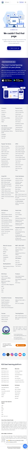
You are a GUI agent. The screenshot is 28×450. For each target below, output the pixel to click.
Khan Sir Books (4, 276)
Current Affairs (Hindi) (20, 157)
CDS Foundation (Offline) (6, 220)
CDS (2, 292)
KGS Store (17, 282)
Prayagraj (3, 134)
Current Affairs (17, 372)
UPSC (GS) (17, 163)
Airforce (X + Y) (4, 233)
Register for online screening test (19, 221)
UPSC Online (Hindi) (19, 146)
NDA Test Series (5, 218)
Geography (5, 257)
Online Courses (4, 317)
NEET (2, 286)
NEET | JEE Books (18, 389)
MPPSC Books (17, 394)
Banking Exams (18, 129)
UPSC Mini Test (18, 168)
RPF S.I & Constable (19, 303)
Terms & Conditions (16, 448)
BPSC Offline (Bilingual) (6, 184)
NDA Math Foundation (6, 305)
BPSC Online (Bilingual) (6, 180)
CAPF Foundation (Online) (6, 225)
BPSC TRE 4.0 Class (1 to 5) (21, 194)
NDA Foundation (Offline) (6, 216)
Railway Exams (18, 125)
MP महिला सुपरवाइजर (19, 201)
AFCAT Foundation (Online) (7, 229)
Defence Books (17, 392)
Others (2, 396)
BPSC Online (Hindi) (5, 178)
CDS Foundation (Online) (6, 222)
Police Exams (18, 119)
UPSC (2, 405)
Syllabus (2, 394)
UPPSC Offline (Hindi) (6, 191)
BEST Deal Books (18, 391)
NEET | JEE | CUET (19, 116)
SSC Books (16, 398)
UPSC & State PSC (19, 112)
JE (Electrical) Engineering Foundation (20, 239)
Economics (5, 255)
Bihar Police (17, 189)
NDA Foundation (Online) (6, 214)
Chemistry (5, 249)
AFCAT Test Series (5, 231)
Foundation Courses (19, 123)
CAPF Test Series (5, 227)
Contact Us (3, 112)
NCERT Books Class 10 (5, 378)
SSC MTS (17, 262)
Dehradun (3, 136)
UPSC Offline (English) (20, 151)
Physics (4, 248)
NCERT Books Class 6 (5, 371)
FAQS (2, 121)
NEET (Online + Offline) (20, 248)
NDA (2, 290)
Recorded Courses (5, 315)
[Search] (18, 2)
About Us (3, 110)
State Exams (18, 114)
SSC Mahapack (18, 264)
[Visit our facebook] (4, 354)
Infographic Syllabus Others (19, 381)
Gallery (3, 119)
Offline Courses (4, 319)
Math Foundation (5, 303)
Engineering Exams (19, 131)
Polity (4, 253)
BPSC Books (17, 396)
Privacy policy (10, 448)
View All (3, 138)
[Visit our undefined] (7, 354)
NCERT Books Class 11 (5, 380)
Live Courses (4, 321)
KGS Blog (3, 116)
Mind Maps (17, 376)
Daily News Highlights (18, 371)
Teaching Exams (19, 127)
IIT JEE (2, 288)
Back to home (14, 48)
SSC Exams (17, 121)
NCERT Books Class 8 (5, 374)
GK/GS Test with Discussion (7, 307)
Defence (3, 212)
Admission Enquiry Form (20, 218)
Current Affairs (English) (20, 159)
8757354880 (21, 345)
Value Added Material (18, 374)
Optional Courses (19, 155)
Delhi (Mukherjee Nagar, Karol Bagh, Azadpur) (6, 128)
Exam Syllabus (18, 214)
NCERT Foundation (5, 300)
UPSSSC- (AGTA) (19, 185)
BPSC (2, 407)
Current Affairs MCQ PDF (19, 380)
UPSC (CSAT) (18, 166)
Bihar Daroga (18, 187)
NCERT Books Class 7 (5, 372)
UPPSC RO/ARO (18, 178)
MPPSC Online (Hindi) (6, 194)
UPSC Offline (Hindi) (19, 150)
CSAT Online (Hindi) (19, 153)
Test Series (18, 161)
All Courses (17, 212)
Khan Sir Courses (19, 110)
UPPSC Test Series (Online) (7, 192)
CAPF (2, 414)
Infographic (3, 392)
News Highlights (18, 378)
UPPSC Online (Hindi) (6, 189)
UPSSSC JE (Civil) (19, 180)
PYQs (16, 170)
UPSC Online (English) (20, 148)
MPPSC (2, 408)
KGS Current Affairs (5, 118)
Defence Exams (18, 118)
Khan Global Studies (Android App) (19, 277)
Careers (3, 114)
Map (4, 260)
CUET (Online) (18, 256)
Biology (4, 251)
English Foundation (5, 302)
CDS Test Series (5, 223)
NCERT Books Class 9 (5, 376)
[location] (12, 327)
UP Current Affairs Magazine (7, 284)
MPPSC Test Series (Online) (7, 196)
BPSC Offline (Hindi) (5, 182)
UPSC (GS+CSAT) (19, 164)
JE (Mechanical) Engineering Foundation (20, 236)
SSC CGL (17, 260)
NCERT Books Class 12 (5, 381)
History (4, 259)
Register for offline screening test (19, 224)
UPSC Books (17, 387)
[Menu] (25, 2)
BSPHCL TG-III (18, 230)
